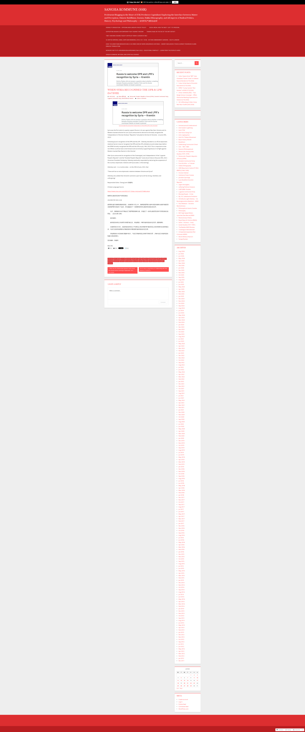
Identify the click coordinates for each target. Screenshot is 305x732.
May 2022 (182, 372)
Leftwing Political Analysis (187, 187)
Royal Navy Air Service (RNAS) (188, 220)
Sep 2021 (181, 391)
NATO (165, 259)
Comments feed (183, 706)
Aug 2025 (182, 280)
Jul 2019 (181, 452)
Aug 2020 (182, 422)
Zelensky (110, 263)
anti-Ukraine (117, 259)
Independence (152, 259)
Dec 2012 (181, 635)
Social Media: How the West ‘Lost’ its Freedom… (164, 27)
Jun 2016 (181, 540)
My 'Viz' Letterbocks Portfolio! (188, 196)
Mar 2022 (182, 377)
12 (181, 680)
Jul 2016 (181, 538)
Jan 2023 (181, 353)
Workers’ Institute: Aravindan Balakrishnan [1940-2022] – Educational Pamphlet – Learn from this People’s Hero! (143, 50)
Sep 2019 (181, 448)
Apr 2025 (181, 289)
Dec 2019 (181, 441)
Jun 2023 (181, 341)
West (163, 261)
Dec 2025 (181, 270)
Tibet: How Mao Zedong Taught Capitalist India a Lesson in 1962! (126, 36)
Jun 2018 (181, 483)
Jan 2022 (181, 381)
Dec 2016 (181, 526)
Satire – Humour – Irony (186, 222)
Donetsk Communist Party (161, 96)
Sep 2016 (181, 533)
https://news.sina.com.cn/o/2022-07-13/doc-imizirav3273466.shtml (129, 191)
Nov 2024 (182, 301)
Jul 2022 (181, 367)
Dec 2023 (181, 327)
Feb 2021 (181, 407)
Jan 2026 (181, 268)
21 (187, 683)
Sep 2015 (181, 561)
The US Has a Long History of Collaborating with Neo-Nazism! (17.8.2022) (153, 269)
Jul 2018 (181, 481)
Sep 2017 (181, 504)
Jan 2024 (181, 325)
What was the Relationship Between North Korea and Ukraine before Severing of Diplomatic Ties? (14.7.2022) (121, 270)
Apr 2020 (181, 431)
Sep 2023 (181, 334)
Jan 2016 (181, 552)
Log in (180, 702)
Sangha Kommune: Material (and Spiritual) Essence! (122, 54)
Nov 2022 (182, 358)
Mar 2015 (182, 575)
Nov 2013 (182, 613)
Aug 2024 (182, 308)
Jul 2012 (181, 644)
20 (184, 683)
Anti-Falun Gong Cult (185, 132)
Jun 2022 (181, 369)
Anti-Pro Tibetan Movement (187, 137)
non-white (116, 261)
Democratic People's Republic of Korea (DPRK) (142, 96)
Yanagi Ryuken (183, 239)
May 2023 (182, 343)
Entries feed (182, 704)
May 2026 (182, 258)
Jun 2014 (181, 597)
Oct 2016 (181, 530)
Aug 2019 (182, 450)
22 (190, 683)
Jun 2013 (181, 623)
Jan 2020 (181, 438)
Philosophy (182, 211)
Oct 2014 (181, 587)
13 (184, 680)
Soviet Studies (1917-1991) (187, 225)
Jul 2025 (181, 282)
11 (178, 680)
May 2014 (182, 599)
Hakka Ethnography (185, 166)
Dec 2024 (181, 299)
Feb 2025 (181, 294)
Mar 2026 (182, 263)
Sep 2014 (181, 590)
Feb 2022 (181, 379)
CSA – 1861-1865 (184, 147)
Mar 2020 (182, 433)
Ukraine (155, 261)
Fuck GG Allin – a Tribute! (186, 163)
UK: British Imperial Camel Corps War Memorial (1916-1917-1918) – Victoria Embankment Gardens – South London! (142, 40)
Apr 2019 (181, 459)
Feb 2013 (181, 630)
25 (178, 686)
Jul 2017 (181, 509)
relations (135, 261)
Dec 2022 (181, 355)
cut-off (123, 259)
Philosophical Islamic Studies (188, 208)
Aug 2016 (182, 535)
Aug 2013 (182, 620)
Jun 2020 (181, 426)
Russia (140, 261)
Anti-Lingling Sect (184, 135)
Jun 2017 (181, 511)
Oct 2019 (181, 445)
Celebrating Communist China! (188, 144)
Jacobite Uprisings (184, 177)
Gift (175, 2)
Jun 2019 (181, 455)
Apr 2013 (181, 627)
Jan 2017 (181, 523)
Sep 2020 (181, 419)
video (159, 261)
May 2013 (182, 625)
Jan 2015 (181, 580)
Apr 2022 (181, 374)
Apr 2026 (181, 261)
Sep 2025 (181, 277)
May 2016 (182, 542)
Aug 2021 (182, 393)
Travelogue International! (187, 230)
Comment (163, 302)
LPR (161, 259)
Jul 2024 (181, 310)
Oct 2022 (181, 360)
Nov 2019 (182, 443)
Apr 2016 (181, 545)
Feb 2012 (181, 656)
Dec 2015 (181, 554)
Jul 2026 (181, 254)
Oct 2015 (181, 559)
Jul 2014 (181, 594)
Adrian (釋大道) (122, 96)
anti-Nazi (110, 259)
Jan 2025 (181, 296)
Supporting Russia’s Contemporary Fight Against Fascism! (124, 32)
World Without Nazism (127, 98)
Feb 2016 (181, 549)
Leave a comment (141, 98)
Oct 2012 (181, 639)
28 (187, 686)
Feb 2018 (181, 493)
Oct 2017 (181, 502)
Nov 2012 (182, 637)
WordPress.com (183, 709)
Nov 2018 (182, 471)
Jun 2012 (181, 646)
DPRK (143, 259)
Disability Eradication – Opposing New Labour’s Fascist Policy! (126, 27)
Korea (158, 259)
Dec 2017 (181, 497)
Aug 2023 (182, 336)
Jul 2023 (181, 339)
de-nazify (128, 259)
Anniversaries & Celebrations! (188, 125)
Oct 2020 (181, 417)
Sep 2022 (181, 362)
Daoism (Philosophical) (186, 149)
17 (197, 680)
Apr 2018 (181, 488)
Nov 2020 (182, 415)
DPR (140, 259)
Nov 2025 (182, 273)
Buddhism (182, 142)
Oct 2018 (181, 474)
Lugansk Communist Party (114, 98)
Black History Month (185, 140)
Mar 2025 (182, 291)
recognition (128, 261)
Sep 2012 (181, 642)
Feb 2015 (181, 578)
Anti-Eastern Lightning (186, 128)
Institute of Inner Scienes (186, 175)
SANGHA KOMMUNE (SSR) (125, 9)
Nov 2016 (182, 528)
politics (122, 261)
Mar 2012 (182, 653)
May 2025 (182, 287)
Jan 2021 (181, 410)
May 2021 (182, 400)
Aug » (181, 688)
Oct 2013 (181, 616)
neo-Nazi (110, 261)
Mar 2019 (182, 462)
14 (187, 680)
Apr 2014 (181, 601)
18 (178, 683)
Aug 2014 (182, 592)
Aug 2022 (182, 365)
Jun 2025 (181, 284)
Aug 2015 (182, 564)
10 (197, 677)
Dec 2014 (181, 583)
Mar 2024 (182, 320)
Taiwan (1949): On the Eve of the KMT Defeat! (161, 32)
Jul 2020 (181, 424)
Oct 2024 (181, 303)
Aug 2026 (182, 251)
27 (184, 686)
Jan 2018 (181, 495)
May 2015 (182, 571)
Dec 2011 (181, 661)
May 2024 (182, 315)
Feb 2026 (181, 265)
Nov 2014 (182, 585)
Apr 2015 (181, 573)
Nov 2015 (182, 556)
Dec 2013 (181, 611)
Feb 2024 (181, 322)
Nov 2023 (182, 329)
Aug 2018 (182, 478)
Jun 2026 (181, 256)
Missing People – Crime (186, 194)
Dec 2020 (181, 412)
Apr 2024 (181, 317)
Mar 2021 (182, 405)
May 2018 (182, 485)
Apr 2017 (181, 516)
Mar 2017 (182, 519)
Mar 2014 (182, 604)
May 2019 (182, 457)
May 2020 (182, 429)
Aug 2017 (182, 507)
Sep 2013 (181, 618)
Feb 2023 (181, 351)
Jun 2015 (181, 568)
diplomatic (135, 259)
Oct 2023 (181, 332)
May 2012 (182, 649)
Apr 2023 (181, 346)
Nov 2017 (182, 500)
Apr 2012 (181, 651)
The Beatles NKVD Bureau (187, 227)
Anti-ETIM (182, 130)
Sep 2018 (181, 476)
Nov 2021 (182, 386)
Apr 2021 (181, 403)
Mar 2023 (182, 348)
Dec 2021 (181, 384)
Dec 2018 (181, 469)
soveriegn (145, 261)
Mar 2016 (182, 547)
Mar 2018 (182, 490)
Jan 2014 (181, 609)
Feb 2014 (181, 606)
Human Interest (183, 173)
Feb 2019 (181, 464)
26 (181, 686)
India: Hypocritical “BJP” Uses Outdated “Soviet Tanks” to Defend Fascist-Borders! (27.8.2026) (187, 78)
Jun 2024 (181, 313)
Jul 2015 (181, 566)
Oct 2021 (181, 388)
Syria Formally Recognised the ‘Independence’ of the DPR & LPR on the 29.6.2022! (138, 125)
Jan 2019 (181, 467)
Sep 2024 (181, 306)
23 (194, 683)
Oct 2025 (181, 275)
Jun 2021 (181, 398)
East (146, 259)
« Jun (177, 688)
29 (190, 686)
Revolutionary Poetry (185, 218)
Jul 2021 (181, 396)
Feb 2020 (181, 436)
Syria (150, 261)
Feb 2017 (181, 521)
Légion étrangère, (184, 184)
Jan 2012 (181, 658)
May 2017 (182, 514)
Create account (183, 699)
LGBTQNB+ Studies (185, 189)
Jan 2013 (181, 632)
